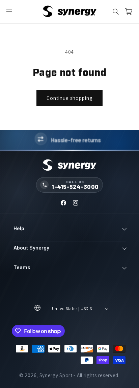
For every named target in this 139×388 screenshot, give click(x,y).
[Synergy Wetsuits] (69, 165)
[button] (9, 11)
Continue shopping (69, 98)
